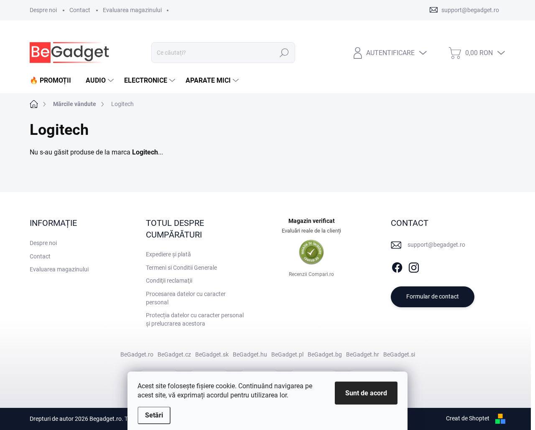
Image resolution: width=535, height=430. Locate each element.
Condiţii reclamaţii (169, 280)
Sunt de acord (366, 393)
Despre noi (43, 10)
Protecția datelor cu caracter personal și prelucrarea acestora (195, 319)
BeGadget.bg (325, 354)
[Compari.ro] (311, 252)
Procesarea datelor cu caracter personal (186, 298)
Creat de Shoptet (467, 418)
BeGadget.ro (136, 354)
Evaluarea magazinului (132, 10)
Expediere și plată (168, 254)
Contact (79, 10)
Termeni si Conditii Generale (181, 267)
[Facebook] (397, 266)
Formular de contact (432, 296)
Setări (154, 415)
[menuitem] (53, 80)
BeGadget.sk (212, 354)
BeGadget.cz (174, 354)
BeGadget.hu (250, 354)
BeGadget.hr (362, 354)
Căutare (284, 52)
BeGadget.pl (287, 354)
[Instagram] (414, 266)
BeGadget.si (399, 354)
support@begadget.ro (436, 244)
